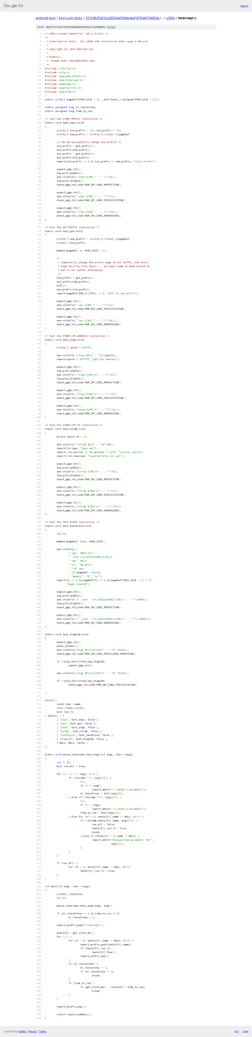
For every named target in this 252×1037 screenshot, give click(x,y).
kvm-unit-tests (70, 18)
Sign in (244, 6)
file (111, 27)
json (245, 1031)
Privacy (32, 1031)
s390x (170, 18)
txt (236, 1031)
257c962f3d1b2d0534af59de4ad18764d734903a (122, 18)
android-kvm (46, 18)
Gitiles (22, 1031)
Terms (42, 1031)
